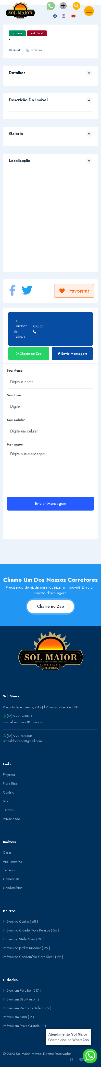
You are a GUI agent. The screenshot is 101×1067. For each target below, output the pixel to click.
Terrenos (9, 870)
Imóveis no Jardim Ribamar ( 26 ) (26, 947)
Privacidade (11, 818)
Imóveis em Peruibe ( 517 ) (22, 990)
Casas (7, 852)
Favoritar (79, 291)
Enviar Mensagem (50, 503)
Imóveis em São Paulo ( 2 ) (22, 999)
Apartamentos (12, 861)
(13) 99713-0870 (19, 716)
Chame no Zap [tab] (30, 353)
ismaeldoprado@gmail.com (22, 741)
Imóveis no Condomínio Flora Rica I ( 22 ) (33, 956)
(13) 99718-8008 (19, 735)
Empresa (9, 774)
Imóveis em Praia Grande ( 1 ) (24, 1025)
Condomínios (12, 887)
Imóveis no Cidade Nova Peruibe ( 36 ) (31, 930)
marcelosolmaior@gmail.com (24, 722)
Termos (8, 810)
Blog (6, 801)
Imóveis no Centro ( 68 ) (20, 921)
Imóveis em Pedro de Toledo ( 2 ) (27, 1008)
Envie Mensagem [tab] (73, 353)
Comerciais (11, 879)
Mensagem (15, 444)
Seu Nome (15, 370)
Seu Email (14, 395)
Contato (8, 792)
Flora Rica (10, 783)
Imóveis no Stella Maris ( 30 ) (23, 939)
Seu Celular (16, 420)
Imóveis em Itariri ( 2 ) (18, 1016)
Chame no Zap (50, 606)
